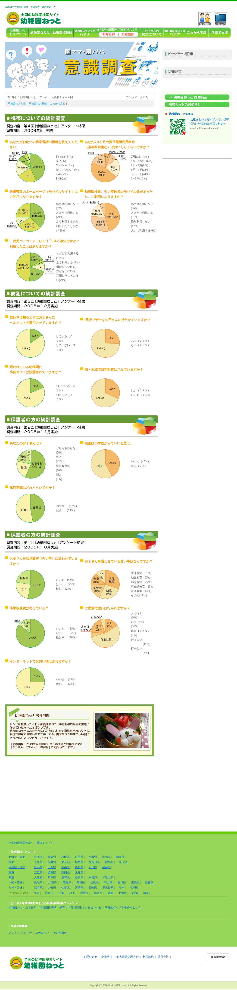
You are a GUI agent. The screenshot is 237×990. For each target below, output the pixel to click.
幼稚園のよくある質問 (22, 907)
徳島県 (94, 882)
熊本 (121, 887)
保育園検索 (218, 957)
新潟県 (38, 867)
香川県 (122, 882)
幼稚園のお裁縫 (38, 103)
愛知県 (79, 872)
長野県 (79, 867)
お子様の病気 (152, 32)
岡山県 (108, 882)
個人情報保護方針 (127, 956)
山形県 (106, 857)
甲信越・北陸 (17, 867)
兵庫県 (52, 877)
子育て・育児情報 (70, 907)
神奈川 (49, 893)
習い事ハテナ (174, 32)
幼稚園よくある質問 (40, 32)
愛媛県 (149, 882)
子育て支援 (219, 32)
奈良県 (79, 877)
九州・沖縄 (15, 887)
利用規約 (148, 956)
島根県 (81, 882)
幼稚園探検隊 (62, 32)
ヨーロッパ (42, 932)
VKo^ (205, 19)
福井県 (106, 867)
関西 (11, 877)
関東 (11, 862)
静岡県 (65, 872)
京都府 (93, 877)
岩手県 (79, 857)
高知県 (67, 882)
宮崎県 (79, 887)
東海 (11, 872)
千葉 (61, 893)
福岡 (146, 893)
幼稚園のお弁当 (107, 32)
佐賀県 (65, 887)
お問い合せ (90, 956)
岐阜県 (52, 872)
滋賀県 (65, 877)
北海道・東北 (17, 857)
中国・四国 (15, 882)
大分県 (52, 887)
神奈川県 (94, 862)
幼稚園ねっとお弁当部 (79, 730)
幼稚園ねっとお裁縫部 (129, 32)
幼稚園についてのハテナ (85, 32)
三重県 (38, 872)
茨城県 (52, 862)
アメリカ (26, 932)
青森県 (52, 857)
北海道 (38, 857)
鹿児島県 (107, 887)
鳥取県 (38, 882)
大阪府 (38, 877)
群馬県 (109, 862)
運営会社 (163, 956)
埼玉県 (123, 862)
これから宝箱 (197, 32)
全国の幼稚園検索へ (21, 842)
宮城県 (93, 857)
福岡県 (38, 887)
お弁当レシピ (93, 907)
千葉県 (38, 862)
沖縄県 (134, 887)
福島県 (120, 857)
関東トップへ (45, 842)
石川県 (93, 867)
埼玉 (72, 893)
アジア (13, 932)
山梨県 (52, 867)
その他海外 (60, 932)
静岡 (110, 893)
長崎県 (93, 887)
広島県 (135, 882)
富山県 (65, 867)
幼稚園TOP (17, 32)
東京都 (65, 862)
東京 (37, 893)
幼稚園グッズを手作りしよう (123, 907)
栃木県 (79, 862)
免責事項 (106, 956)
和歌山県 (107, 877)
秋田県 (65, 857)
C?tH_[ (220, 19)
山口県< (53, 882)
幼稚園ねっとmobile (181, 114)
